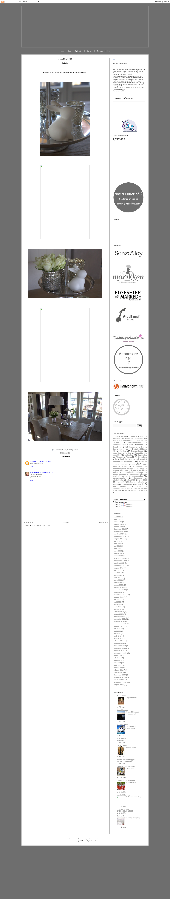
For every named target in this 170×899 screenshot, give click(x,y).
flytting (133, 470)
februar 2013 (119, 582)
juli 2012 (117, 599)
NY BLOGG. (121, 740)
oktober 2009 (119, 680)
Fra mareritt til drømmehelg (130, 727)
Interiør (122, 449)
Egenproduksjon (119, 444)
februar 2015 (119, 524)
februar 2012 (119, 612)
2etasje (124, 436)
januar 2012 (118, 614)
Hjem (62, 51)
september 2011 (120, 624)
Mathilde (116, 455)
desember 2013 (120, 558)
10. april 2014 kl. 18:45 (44, 461)
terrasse (118, 490)
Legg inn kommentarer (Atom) (41, 525)
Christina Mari (34, 472)
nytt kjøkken (119, 486)
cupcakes (140, 468)
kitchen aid (131, 482)
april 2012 (117, 607)
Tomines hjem (122, 724)
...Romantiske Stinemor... (126, 781)
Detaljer (116, 442)
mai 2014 (117, 546)
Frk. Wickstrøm (122, 745)
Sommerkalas (130, 782)
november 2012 (120, 590)
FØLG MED (129, 768)
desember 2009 (120, 675)
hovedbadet (134, 474)
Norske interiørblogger (125, 760)
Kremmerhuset (137, 451)
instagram (138, 478)
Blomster (138, 438)
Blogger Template (78, 847)
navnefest (127, 484)
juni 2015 (117, 517)
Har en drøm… (122, 696)
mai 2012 (117, 604)
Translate (129, 504)
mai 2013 (117, 575)
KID (114, 451)
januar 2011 (118, 643)
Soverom (100, 51)
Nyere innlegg (28, 522)
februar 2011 (119, 641)
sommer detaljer (140, 488)
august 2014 (119, 539)
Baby (133, 436)
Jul (130, 449)
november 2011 (120, 619)
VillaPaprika (121, 739)
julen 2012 (143, 480)
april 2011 (117, 636)
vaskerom (134, 490)
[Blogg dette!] (63, 453)
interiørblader (118, 480)
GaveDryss (117, 447)
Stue (69, 51)
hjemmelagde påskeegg (133, 472)
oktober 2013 (119, 563)
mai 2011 (117, 633)
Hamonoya (133, 447)
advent (125, 466)
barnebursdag (118, 468)
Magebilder (138, 453)
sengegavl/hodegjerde (121, 488)
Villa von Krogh (123, 809)
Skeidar (141, 459)
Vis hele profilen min (121, 91)
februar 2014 (119, 553)
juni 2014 (117, 544)
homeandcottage (119, 474)
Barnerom (116, 438)
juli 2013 (117, 570)
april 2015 (117, 519)
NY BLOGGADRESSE (125, 811)
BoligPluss (127, 440)
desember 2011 (120, 616)
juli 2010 (117, 658)
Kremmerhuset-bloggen (126, 766)
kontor (142, 482)
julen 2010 (131, 480)
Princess (119, 457)
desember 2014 (120, 529)
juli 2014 (117, 541)
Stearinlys (143, 461)
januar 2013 (118, 585)
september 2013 (120, 565)
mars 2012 (118, 609)
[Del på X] (66, 453)
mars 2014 (118, 551)
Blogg (127, 438)
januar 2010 (118, 672)
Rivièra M (120, 816)
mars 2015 (118, 522)
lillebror (116, 484)
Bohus (115, 440)
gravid (141, 470)
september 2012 (120, 595)
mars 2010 (118, 668)
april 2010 (117, 665)
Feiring (140, 444)
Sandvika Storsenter (128, 459)
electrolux (124, 470)
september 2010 (120, 653)
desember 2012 (120, 587)
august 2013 (119, 568)
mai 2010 (117, 663)
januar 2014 (118, 556)
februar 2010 (119, 670)
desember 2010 (120, 646)
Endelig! (65, 63)
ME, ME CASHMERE (124, 761)
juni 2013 (117, 573)
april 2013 (117, 578)
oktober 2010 (119, 651)
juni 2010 (117, 660)
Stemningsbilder (121, 464)
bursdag (130, 468)
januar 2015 (118, 527)
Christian (139, 440)
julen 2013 (120, 482)
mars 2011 (118, 638)
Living (128, 453)
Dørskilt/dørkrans (135, 442)
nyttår (139, 486)
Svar (31, 466)
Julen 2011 (139, 449)
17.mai (115, 436)
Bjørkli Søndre (122, 710)
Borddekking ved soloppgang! (132, 713)
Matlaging (129, 455)
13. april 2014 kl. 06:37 (47, 472)
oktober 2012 (119, 592)
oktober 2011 (119, 621)
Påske (69, 450)
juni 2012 (117, 602)
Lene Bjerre (117, 453)
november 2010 (120, 648)
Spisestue (78, 51)
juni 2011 (117, 631)
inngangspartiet (119, 478)
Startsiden (66, 522)
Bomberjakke (130, 747)
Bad (108, 51)
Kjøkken (90, 51)
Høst (142, 447)
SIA (116, 459)
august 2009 (119, 685)
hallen (115, 472)
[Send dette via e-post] (61, 453)
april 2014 (117, 548)
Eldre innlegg (103, 522)
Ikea (114, 449)
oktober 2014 (119, 534)
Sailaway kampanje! (133, 818)
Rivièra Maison (141, 457)
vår (142, 490)
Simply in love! (131, 698)
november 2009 (120, 677)
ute (126, 490)
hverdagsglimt (137, 476)
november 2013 (120, 561)
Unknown (33, 461)
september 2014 (120, 536)
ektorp (115, 470)
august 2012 (119, 597)
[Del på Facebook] (69, 453)
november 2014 (120, 531)
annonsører (137, 466)
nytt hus (63, 450)
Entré (131, 444)
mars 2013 (118, 580)
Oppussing (142, 455)
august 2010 (119, 655)
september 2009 (120, 682)
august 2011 (118, 626)
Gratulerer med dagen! (134, 797)
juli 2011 (117, 629)
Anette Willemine (123, 795)
